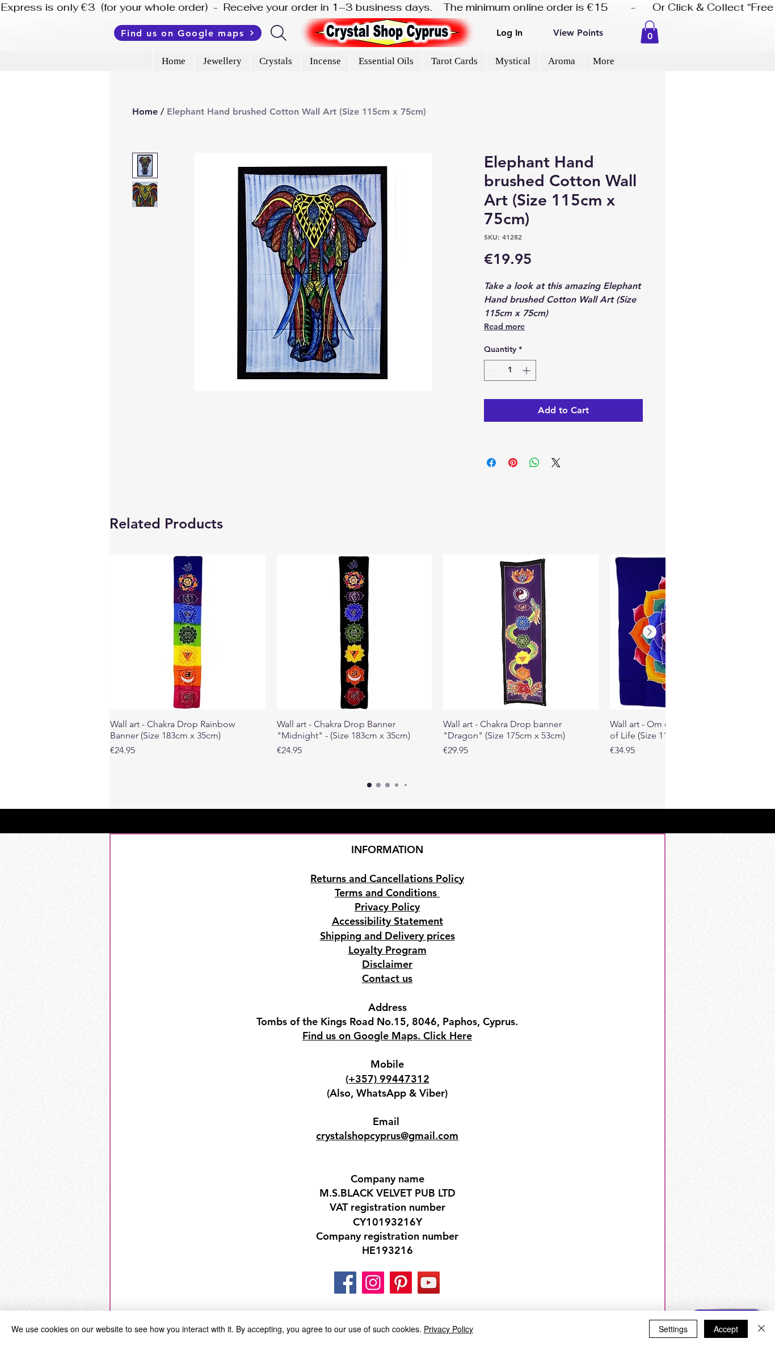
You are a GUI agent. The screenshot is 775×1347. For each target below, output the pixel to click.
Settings (673, 1329)
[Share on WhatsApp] (534, 462)
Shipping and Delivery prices (387, 935)
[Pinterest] (401, 1283)
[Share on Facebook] (491, 462)
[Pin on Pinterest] (513, 462)
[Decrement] (493, 370)
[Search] (279, 33)
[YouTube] (429, 1283)
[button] (649, 32)
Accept (726, 1329)
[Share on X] (556, 462)
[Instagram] (373, 1283)
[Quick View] (188, 632)
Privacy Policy (448, 1329)
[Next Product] (649, 632)
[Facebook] (345, 1283)
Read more (504, 326)
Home (145, 111)
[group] (387, 662)
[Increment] (527, 370)
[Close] (761, 1329)
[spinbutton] (510, 370)
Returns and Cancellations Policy (387, 878)
